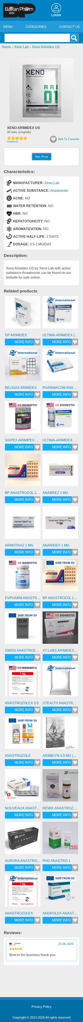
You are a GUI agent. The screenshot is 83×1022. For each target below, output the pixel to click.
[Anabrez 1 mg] (60, 471)
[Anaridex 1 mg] (60, 524)
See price (41, 156)
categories (36, 27)
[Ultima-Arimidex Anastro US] (60, 419)
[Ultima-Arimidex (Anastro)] (60, 314)
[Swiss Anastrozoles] (22, 629)
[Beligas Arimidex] (22, 366)
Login (56, 15)
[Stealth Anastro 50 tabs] (60, 682)
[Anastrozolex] (22, 892)
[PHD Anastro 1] (60, 839)
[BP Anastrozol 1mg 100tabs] (60, 576)
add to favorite (68, 139)
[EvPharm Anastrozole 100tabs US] (22, 576)
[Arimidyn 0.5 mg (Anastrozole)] (60, 734)
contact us (69, 27)
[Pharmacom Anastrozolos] (60, 366)
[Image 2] (41, 121)
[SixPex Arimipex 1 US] (22, 419)
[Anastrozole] (22, 734)
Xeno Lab (51, 183)
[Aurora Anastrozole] (22, 839)
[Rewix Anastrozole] (60, 787)
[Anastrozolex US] (22, 682)
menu (8, 27)
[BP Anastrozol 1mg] (22, 471)
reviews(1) (12, 141)
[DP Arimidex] (22, 314)
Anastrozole (59, 190)
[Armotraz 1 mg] (22, 524)
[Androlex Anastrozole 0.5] (60, 892)
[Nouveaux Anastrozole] (22, 787)
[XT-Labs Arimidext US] (60, 629)
